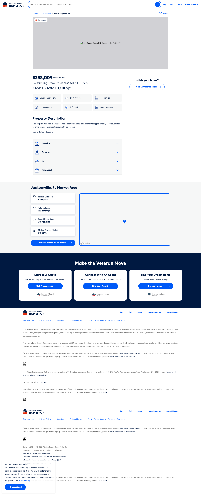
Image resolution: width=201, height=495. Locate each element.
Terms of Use (102, 392)
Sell (171, 4)
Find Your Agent (100, 286)
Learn (179, 4)
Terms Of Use (28, 320)
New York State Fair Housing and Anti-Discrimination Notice (44, 457)
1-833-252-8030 (41, 382)
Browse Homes (155, 286)
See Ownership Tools (146, 87)
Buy (164, 4)
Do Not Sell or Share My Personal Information (106, 320)
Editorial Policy (76, 320)
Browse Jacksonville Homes (52, 243)
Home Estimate (191, 4)
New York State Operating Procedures (36, 453)
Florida (36, 13)
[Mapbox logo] (85, 243)
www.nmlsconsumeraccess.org (131, 353)
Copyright (60, 320)
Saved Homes (172, 312)
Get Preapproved (44, 286)
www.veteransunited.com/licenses (122, 356)
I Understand (15, 487)
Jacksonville (46, 13)
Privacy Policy (45, 320)
